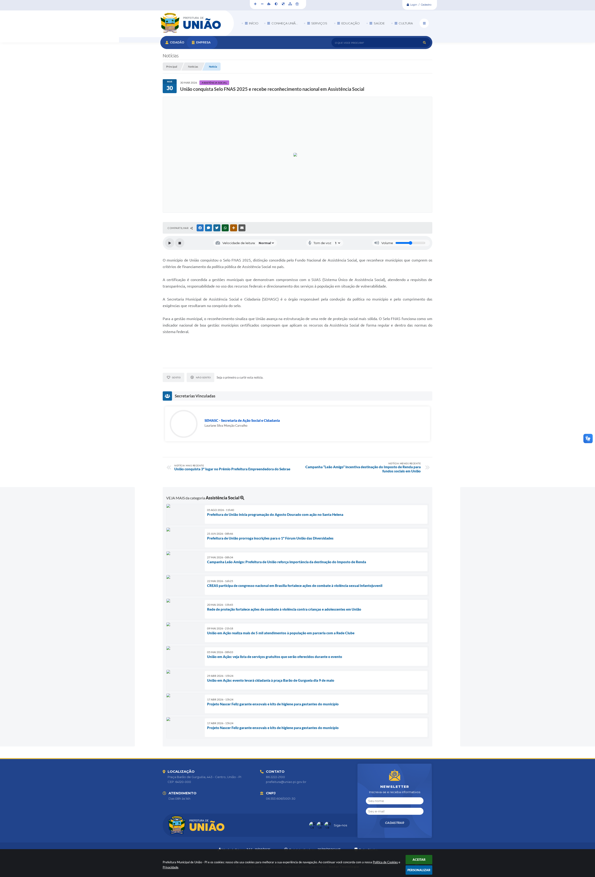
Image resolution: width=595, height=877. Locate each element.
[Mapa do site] (290, 4)
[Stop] (179, 243)
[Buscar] (424, 42)
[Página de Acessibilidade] (297, 4)
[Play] (169, 243)
